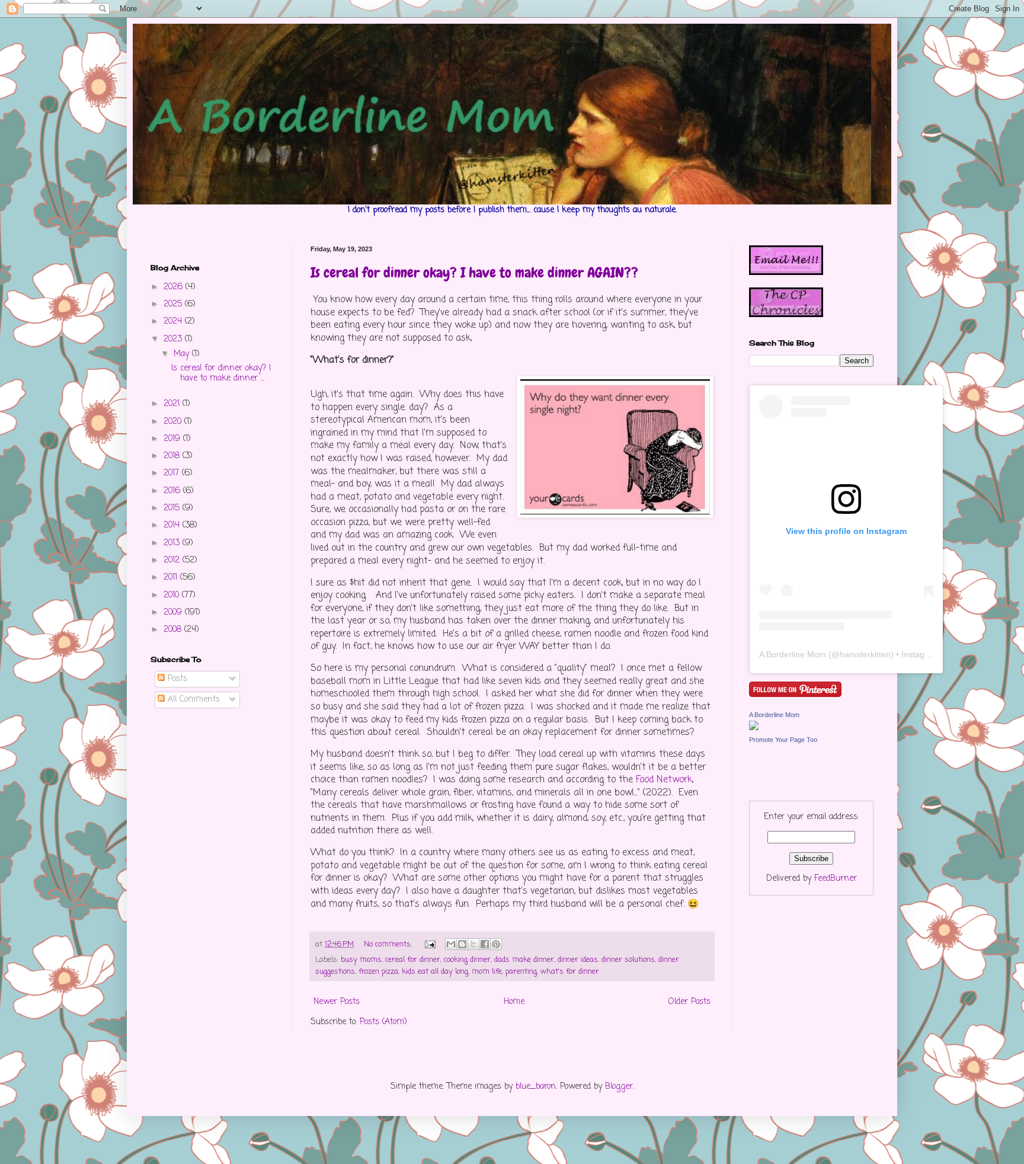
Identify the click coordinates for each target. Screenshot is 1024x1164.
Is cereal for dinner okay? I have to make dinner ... (221, 373)
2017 (173, 473)
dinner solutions (628, 959)
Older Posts (689, 1002)
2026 (174, 287)
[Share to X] (473, 944)
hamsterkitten (865, 654)
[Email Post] (429, 944)
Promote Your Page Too (783, 739)
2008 (174, 629)
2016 (173, 491)
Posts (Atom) (383, 1022)
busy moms (361, 959)
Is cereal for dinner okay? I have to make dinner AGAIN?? (474, 272)
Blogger (619, 1086)
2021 (173, 404)
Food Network (664, 779)
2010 (173, 595)
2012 (173, 560)
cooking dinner (467, 959)
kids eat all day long (435, 971)
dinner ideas (578, 959)
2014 (173, 525)
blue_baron (536, 1086)
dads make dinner (524, 959)
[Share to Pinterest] (496, 944)
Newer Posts (336, 1002)
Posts (176, 679)
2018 (173, 456)
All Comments (192, 699)
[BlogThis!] (462, 944)
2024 (174, 321)
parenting (521, 971)
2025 (174, 304)
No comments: (389, 944)
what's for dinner (569, 971)
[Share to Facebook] (485, 944)
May (183, 354)
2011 (172, 577)
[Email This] (451, 944)
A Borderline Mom (792, 654)
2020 (174, 421)
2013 (173, 543)
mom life (487, 971)
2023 (174, 339)
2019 (173, 439)
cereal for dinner (412, 959)
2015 (173, 508)
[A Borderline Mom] (754, 728)
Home (514, 1002)
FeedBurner (835, 878)
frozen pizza (378, 971)
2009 (174, 612)
